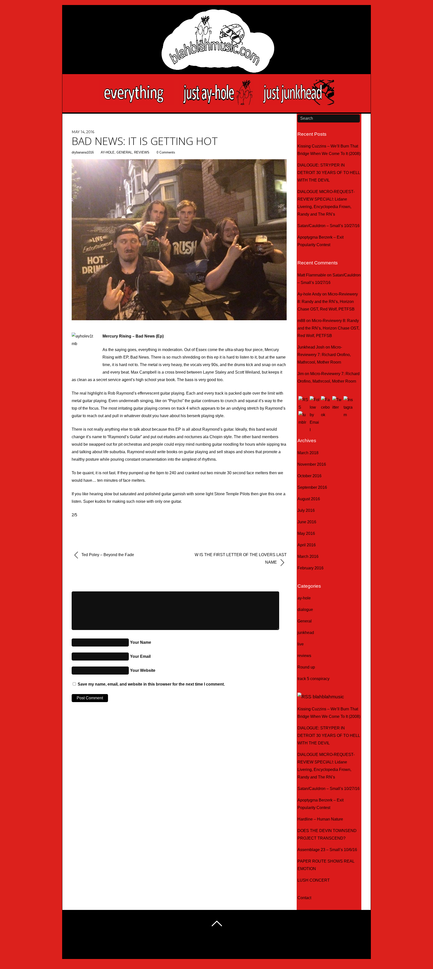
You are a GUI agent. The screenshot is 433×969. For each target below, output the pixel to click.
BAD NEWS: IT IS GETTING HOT (145, 141)
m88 (301, 320)
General (124, 152)
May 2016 (306, 533)
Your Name (140, 642)
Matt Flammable (311, 275)
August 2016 (308, 499)
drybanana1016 (83, 152)
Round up (306, 667)
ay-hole (108, 152)
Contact (304, 898)
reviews (141, 152)
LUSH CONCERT (313, 880)
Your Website (142, 670)
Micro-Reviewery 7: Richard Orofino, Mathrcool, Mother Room (324, 354)
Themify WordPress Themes (237, 947)
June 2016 (306, 522)
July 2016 (306, 510)
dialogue (305, 609)
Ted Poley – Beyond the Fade (107, 555)
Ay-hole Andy (309, 294)
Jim (300, 374)
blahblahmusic (328, 696)
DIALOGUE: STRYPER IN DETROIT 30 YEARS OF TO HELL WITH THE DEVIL (328, 172)
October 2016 (309, 476)
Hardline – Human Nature (320, 819)
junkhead (305, 632)
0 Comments (166, 152)
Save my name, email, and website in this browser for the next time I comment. (151, 684)
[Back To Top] (216, 923)
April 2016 (306, 545)
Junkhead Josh (310, 347)
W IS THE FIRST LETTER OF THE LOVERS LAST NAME (241, 558)
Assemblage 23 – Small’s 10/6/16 (327, 850)
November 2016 (311, 464)
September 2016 (312, 487)
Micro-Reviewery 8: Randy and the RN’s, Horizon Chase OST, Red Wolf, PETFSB (327, 301)
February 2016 (310, 568)
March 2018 (307, 453)
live (300, 644)
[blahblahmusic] (216, 55)
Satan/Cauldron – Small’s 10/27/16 (328, 226)
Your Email (140, 656)
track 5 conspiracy (313, 679)
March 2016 (307, 556)
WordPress (202, 947)
